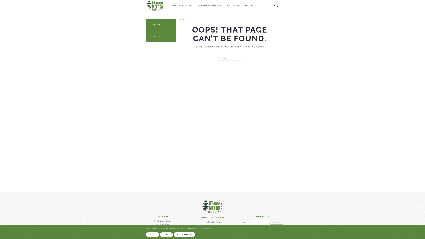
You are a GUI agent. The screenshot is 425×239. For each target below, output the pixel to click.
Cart (153, 30)
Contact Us (248, 5)
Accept (153, 234)
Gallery (237, 5)
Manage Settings (184, 234)
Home (174, 5)
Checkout (155, 33)
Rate (181, 5)
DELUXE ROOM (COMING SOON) (209, 5)
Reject (166, 234)
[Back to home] (155, 5)
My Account (156, 36)
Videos (227, 5)
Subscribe (276, 222)
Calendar (190, 5)
